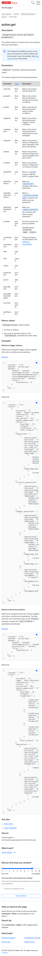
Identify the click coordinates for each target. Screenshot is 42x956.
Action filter (8, 824)
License (4, 953)
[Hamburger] (38, 2)
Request (5, 357)
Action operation (10, 828)
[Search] (32, 3)
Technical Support (8, 938)
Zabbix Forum (29, 942)
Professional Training (32, 938)
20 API (16, 14)
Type (16, 84)
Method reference (28, 14)
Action (4, 17)
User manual (6, 14)
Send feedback (21, 896)
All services (6, 942)
